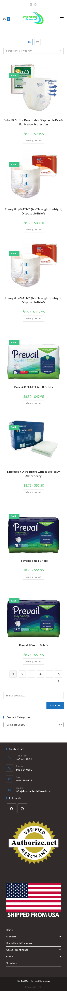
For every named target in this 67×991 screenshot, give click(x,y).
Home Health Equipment (20, 943)
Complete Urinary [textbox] (32, 724)
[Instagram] (35, 4)
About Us (11, 956)
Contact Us (22, 981)
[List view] (37, 42)
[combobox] (33, 724)
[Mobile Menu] (62, 19)
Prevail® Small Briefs (33, 560)
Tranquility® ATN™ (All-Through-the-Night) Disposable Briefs (33, 211)
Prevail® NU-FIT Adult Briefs (33, 387)
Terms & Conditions (40, 981)
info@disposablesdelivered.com (33, 791)
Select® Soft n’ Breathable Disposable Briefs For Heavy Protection (33, 122)
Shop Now (12, 963)
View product (33, 140)
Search (55, 705)
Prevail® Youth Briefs (33, 645)
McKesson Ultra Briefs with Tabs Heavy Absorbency (33, 473)
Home (9, 929)
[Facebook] (31, 4)
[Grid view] (30, 42)
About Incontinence (17, 949)
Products (11, 936)
